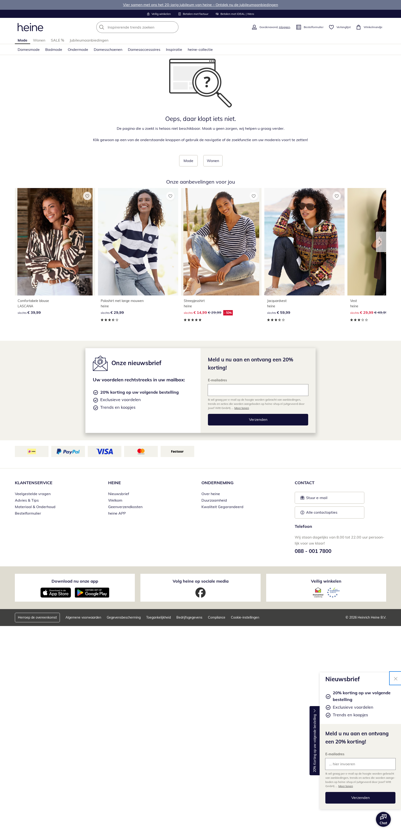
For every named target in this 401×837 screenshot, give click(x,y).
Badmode (53, 49)
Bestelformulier (28, 513)
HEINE (114, 482)
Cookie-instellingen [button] (245, 617)
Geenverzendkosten (125, 506)
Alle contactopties (321, 512)
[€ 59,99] (304, 241)
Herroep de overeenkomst (37, 617)
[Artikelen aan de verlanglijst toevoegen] (87, 196)
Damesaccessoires (144, 49)
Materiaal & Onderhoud (35, 506)
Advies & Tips (27, 500)
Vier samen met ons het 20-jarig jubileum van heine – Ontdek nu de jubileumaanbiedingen (200, 4)
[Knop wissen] (173, 27)
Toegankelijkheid (158, 617)
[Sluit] (395, 678)
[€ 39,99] (55, 241)
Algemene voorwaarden (83, 617)
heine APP (117, 513)
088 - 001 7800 (313, 551)
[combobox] (148, 27)
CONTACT (304, 482)
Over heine (210, 493)
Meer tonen (345, 786)
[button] (381, 242)
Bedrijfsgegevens (189, 617)
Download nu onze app (75, 581)
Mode (22, 40)
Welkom (115, 500)
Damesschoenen (108, 49)
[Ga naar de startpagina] (30, 27)
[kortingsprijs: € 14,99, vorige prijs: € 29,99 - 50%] (221, 241)
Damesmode (29, 49)
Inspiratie (174, 49)
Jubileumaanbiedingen (89, 40)
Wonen (39, 40)
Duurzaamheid (214, 500)
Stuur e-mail (317, 499)
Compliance (216, 617)
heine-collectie (200, 49)
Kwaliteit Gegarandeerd (222, 506)
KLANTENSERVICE (33, 482)
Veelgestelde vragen (33, 493)
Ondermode (78, 49)
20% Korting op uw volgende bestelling (315, 743)
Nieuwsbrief (118, 493)
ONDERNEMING (217, 482)
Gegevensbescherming (124, 617)
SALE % (57, 40)
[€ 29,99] (138, 241)
